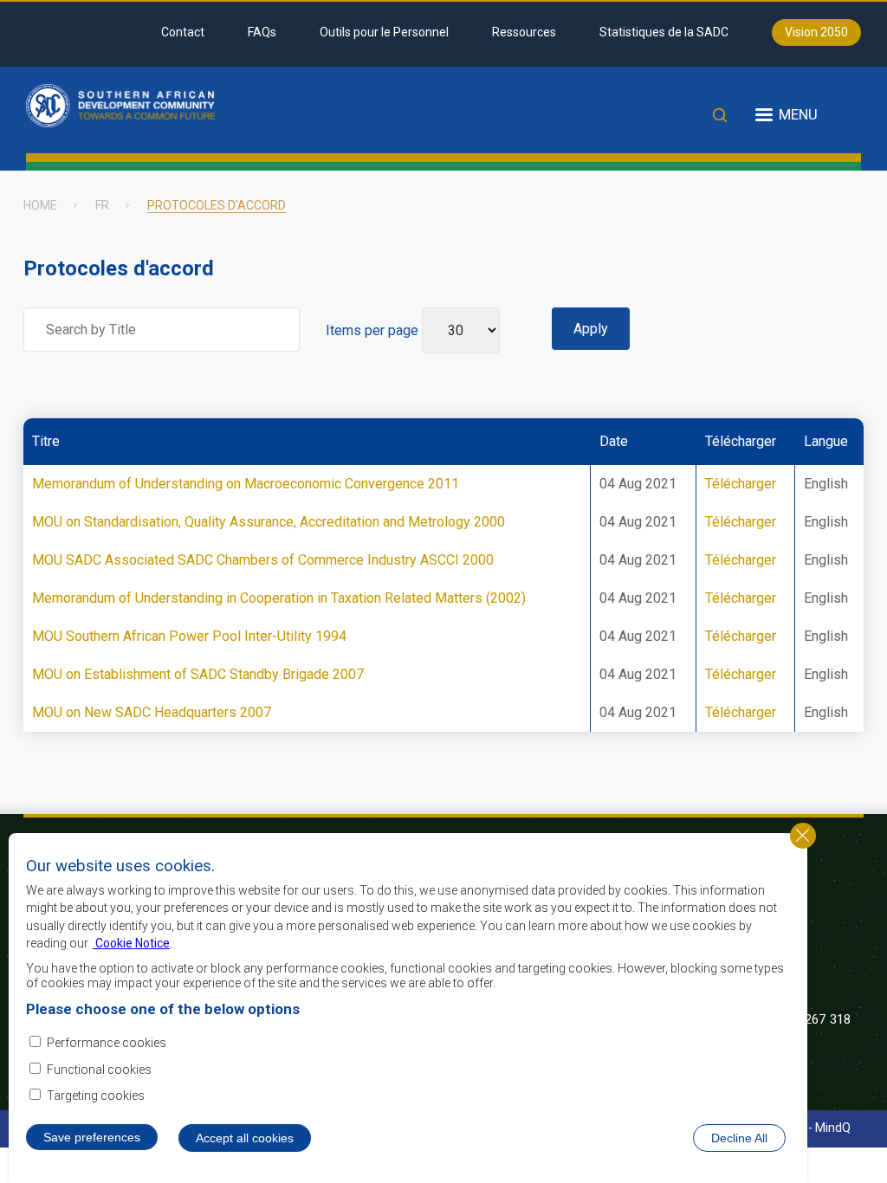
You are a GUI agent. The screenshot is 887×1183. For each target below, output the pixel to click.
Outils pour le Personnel (384, 32)
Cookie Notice (131, 943)
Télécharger (740, 483)
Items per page (372, 330)
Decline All (739, 1138)
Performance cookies (106, 1043)
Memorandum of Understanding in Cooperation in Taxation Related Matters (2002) (279, 598)
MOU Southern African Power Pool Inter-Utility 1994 (189, 636)
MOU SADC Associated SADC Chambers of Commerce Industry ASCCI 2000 (263, 560)
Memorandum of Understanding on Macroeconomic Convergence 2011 (245, 483)
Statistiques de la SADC (663, 32)
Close (803, 836)
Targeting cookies (96, 1095)
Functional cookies (99, 1069)
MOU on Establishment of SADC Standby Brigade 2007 (198, 674)
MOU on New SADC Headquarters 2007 (151, 712)
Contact (182, 32)
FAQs (262, 32)
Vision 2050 (816, 32)
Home (40, 205)
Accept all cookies (245, 1138)
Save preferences (91, 1137)
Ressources (524, 32)
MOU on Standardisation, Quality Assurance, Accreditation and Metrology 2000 (268, 522)
